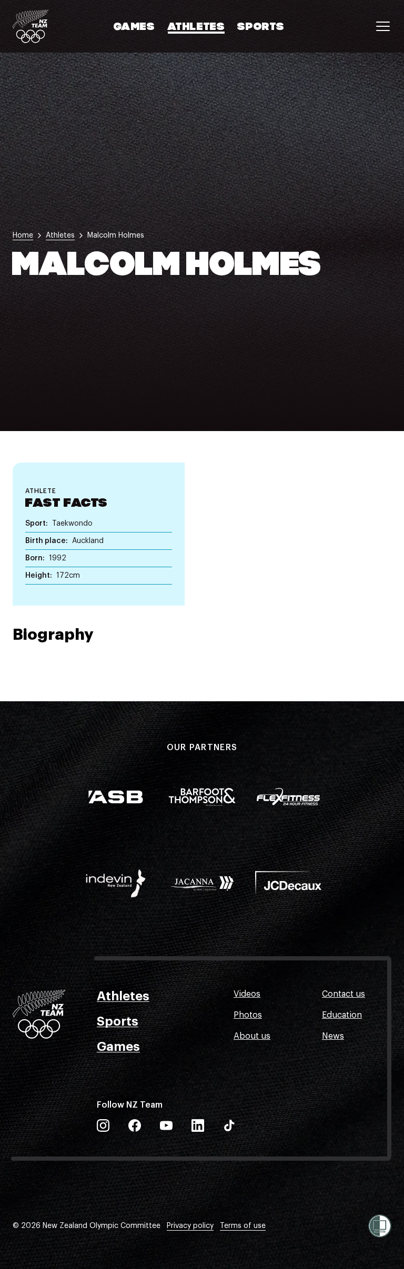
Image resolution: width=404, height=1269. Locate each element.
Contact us (343, 994)
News (333, 1036)
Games (134, 27)
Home (23, 235)
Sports (261, 27)
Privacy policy (190, 1226)
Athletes (196, 27)
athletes (60, 235)
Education (342, 1015)
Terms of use (243, 1226)
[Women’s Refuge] (379, 1225)
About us (252, 1036)
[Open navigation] (383, 26)
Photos (248, 1015)
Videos (247, 994)
